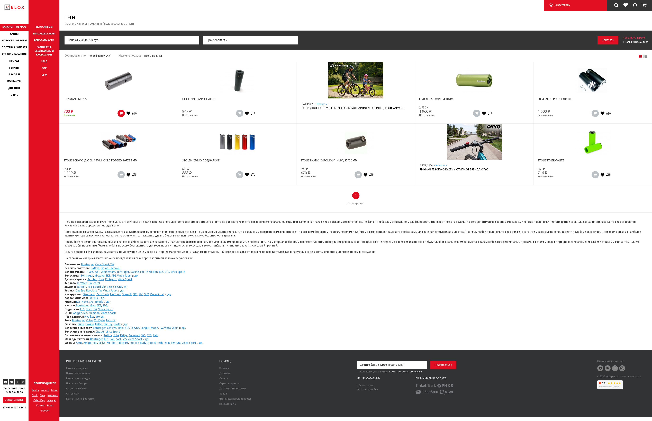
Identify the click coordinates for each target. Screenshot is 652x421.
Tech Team (163, 343)
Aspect (45, 390)
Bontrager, (123, 272)
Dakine (89, 324)
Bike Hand (89, 294)
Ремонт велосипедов (78, 378)
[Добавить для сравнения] (134, 113)
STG (167, 272)
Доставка (224, 373)
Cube (89, 320)
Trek (155, 335)
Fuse (101, 279)
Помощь (224, 368)
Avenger (51, 400)
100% (90, 272)
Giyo (93, 305)
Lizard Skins (100, 287)
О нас (14, 95)
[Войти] (635, 5)
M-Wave (99, 275)
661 (97, 272)
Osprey (108, 324)
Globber (44, 411)
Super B (127, 294)
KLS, (161, 272)
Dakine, (135, 272)
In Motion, (152, 272)
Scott (117, 324)
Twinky (35, 390)
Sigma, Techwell (110, 268)
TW (112, 264)
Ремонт (14, 68)
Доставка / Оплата (14, 47)
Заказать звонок (14, 400)
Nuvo (89, 309)
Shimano (94, 313)
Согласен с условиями (372, 372)
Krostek (40, 406)
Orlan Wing (39, 400)
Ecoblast (91, 290)
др (136, 275)
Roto (85, 301)
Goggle (77, 313)
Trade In (14, 75)
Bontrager (87, 264)
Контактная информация (80, 399)
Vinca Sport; (177, 272)
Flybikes (89, 316)
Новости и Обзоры (76, 383)
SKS (108, 275)
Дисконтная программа (232, 389)
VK (124, 287)
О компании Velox (76, 389)
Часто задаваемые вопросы (235, 399)
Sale (44, 61)
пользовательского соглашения (404, 372)
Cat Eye (80, 290)
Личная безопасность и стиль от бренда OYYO (454, 169)
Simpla (99, 301)
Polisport (111, 279)
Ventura (176, 343)
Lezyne (135, 328)
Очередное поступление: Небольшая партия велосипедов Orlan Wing (353, 108)
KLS (78, 301)
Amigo (87, 343)
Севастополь (562, 5)
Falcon (54, 390)
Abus (79, 343)
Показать (608, 40)
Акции (14, 34)
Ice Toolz (115, 294)
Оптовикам (72, 394)
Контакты (14, 81)
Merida (111, 343)
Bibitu (50, 406)
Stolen (100, 316)
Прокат (14, 61)
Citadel (99, 331)
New (44, 75)
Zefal (96, 283)
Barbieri (92, 279)
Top (44, 68)
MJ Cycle (99, 320)
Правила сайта (227, 404)
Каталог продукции (77, 368)
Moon (154, 328)
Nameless (53, 395)
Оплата (223, 378)
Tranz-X (110, 320)
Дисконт (14, 88)
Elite (116, 335)
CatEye (95, 268)
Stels (42, 395)
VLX (146, 294)
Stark (35, 395)
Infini (121, 328)
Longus (145, 328)
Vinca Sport (102, 264)
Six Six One (115, 287)
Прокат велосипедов (78, 373)
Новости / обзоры (14, 41)
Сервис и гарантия (14, 54)
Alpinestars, (108, 272)
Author (108, 335)
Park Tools (102, 294)
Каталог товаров (14, 27)
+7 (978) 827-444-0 (14, 407)
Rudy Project (148, 343)
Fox (142, 272)
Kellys (98, 324)
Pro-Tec (134, 343)
